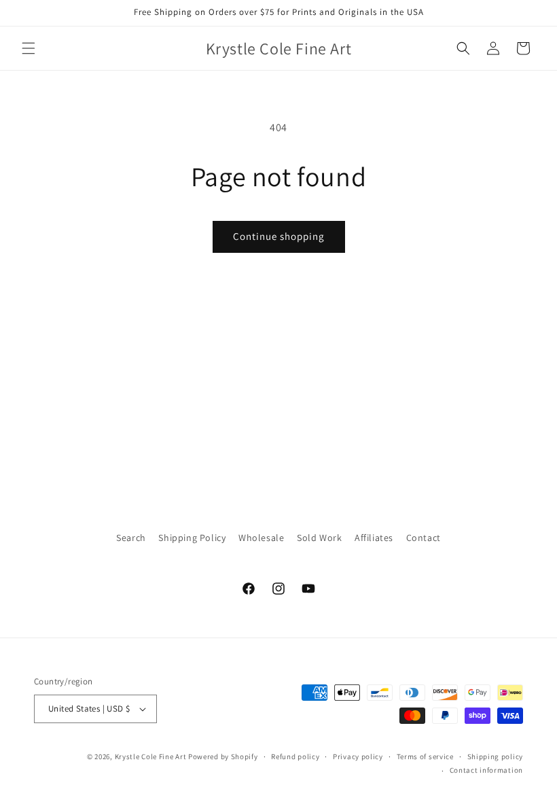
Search (131, 537)
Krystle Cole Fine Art (151, 756)
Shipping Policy (192, 537)
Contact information (486, 770)
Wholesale (261, 537)
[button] (28, 48)
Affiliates (374, 537)
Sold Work (319, 537)
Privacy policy (358, 756)
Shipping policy (495, 756)
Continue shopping (279, 236)
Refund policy (295, 756)
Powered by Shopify (223, 756)
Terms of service (425, 756)
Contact (423, 537)
